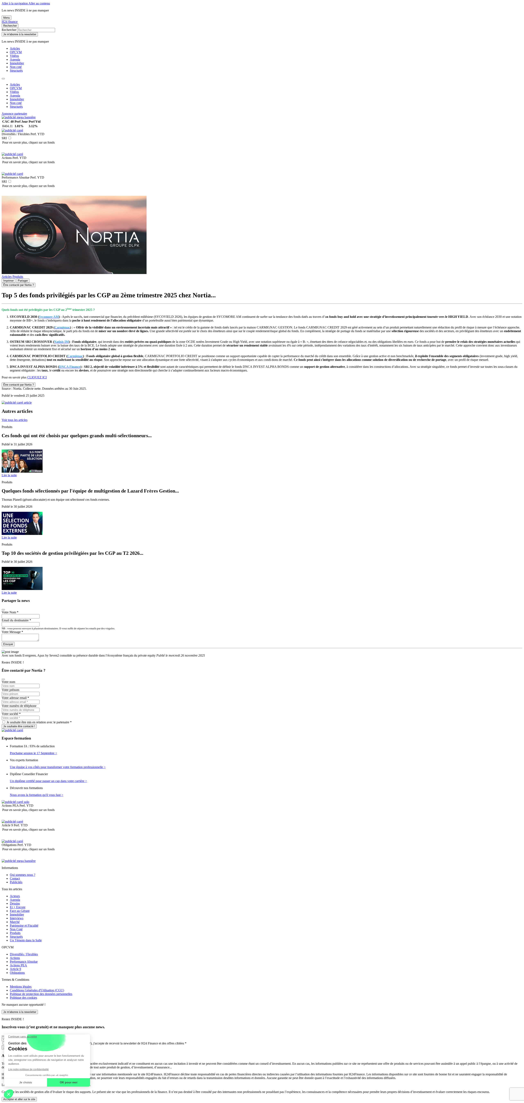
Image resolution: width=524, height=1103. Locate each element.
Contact (15, 878)
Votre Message (12, 632)
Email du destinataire (16, 620)
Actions (15, 958)
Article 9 (15, 969)
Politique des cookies (23, 997)
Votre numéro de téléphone (19, 706)
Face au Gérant (19, 911)
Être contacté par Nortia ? (18, 285)
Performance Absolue (24, 961)
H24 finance (10, 21)
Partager (23, 280)
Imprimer (8, 280)
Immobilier (17, 63)
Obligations (17, 972)
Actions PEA (18, 965)
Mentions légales (21, 986)
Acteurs (15, 896)
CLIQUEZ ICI (37, 377)
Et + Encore (17, 907)
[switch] (9, 138)
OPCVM (16, 52)
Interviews (16, 918)
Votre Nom (10, 612)
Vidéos (14, 56)
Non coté (16, 67)
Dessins (15, 903)
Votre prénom (10, 690)
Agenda (15, 59)
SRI (4, 138)
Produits (17, 276)
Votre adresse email (15, 698)
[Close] (3, 78)
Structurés (16, 70)
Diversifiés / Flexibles (24, 954)
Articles (15, 48)
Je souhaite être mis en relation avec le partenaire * (39, 722)
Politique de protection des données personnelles (41, 994)
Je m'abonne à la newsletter (19, 34)
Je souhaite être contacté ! (19, 726)
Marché (15, 922)
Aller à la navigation (15, 3)
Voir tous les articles (14, 420)
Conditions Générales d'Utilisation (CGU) (37, 990)
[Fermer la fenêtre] (3, 609)
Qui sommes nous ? (22, 875)
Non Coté (16, 929)
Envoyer (8, 644)
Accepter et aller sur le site (19, 1099)
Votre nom (8, 682)
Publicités (16, 882)
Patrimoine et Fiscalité (24, 925)
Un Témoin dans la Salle (26, 940)
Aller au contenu (39, 3)
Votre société (11, 714)
